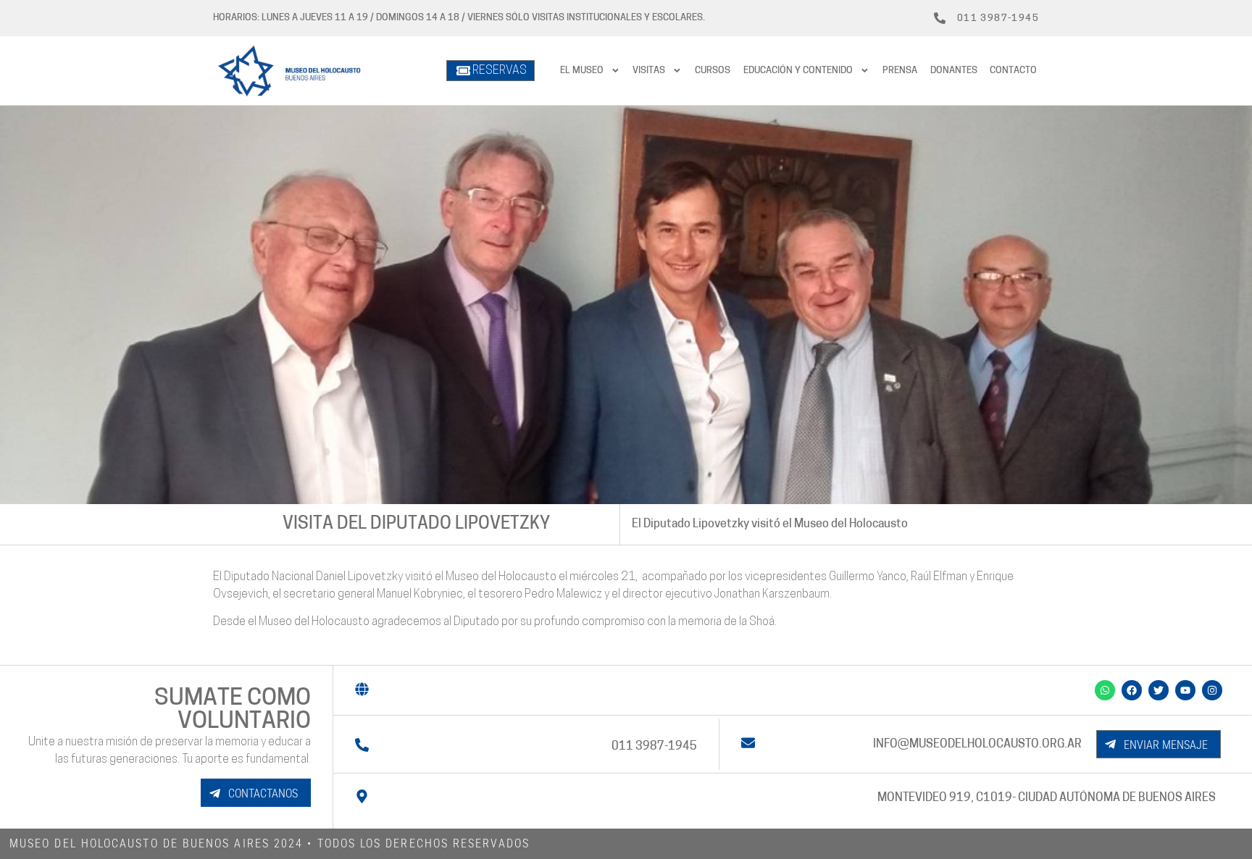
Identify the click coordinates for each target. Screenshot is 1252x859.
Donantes (953, 70)
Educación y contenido (798, 70)
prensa (899, 70)
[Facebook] (1132, 690)
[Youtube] (1185, 690)
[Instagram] (1212, 690)
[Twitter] (1158, 690)
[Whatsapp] (1105, 690)
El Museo (582, 70)
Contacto (1013, 70)
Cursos (712, 70)
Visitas (649, 70)
